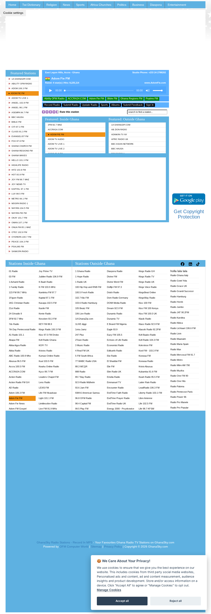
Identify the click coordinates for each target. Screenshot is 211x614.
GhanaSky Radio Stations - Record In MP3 (64, 542)
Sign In (150, 104)
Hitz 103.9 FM (19, 170)
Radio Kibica (176, 323)
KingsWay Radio (147, 298)
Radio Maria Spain (179, 344)
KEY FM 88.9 (45, 324)
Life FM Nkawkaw (48, 393)
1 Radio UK (81, 282)
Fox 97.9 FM (18, 141)
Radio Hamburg (178, 296)
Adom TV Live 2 (56, 149)
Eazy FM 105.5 (114, 335)
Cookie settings (13, 12)
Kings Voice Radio (148, 287)
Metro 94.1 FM (19, 199)
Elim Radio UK (114, 371)
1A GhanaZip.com (21, 79)
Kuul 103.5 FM (46, 361)
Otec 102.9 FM (19, 232)
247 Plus (79, 335)
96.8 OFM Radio (83, 398)
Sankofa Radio (20, 251)
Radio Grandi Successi (181, 291)
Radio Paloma (177, 386)
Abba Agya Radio (17, 345)
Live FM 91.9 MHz (48, 408)
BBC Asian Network (122, 144)
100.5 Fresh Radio (84, 292)
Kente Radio (45, 313)
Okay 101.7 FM (19, 218)
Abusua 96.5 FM (17, 361)
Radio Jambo (177, 307)
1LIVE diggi (80, 324)
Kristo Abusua (145, 366)
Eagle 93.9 (112, 329)
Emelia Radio (113, 377)
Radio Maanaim (178, 339)
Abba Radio (14, 350)
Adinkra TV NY (119, 134)
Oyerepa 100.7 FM (21, 237)
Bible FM (16, 122)
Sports (80, 4)
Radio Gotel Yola (178, 280)
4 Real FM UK (82, 350)
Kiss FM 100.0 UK (148, 313)
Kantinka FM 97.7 (47, 292)
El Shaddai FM (114, 361)
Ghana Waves (19, 155)
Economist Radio (115, 345)
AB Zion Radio (119, 129)
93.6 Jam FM (81, 387)
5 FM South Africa (84, 356)
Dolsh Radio (113, 292)
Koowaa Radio (146, 361)
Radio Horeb (176, 302)
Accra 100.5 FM (17, 366)
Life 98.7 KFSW (146, 408)
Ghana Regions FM (22, 151)
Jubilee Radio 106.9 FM (50, 276)
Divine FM (112, 276)
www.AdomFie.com (155, 82)
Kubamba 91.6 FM (148, 371)
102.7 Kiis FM (82, 298)
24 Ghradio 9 (15, 313)
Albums (115, 104)
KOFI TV (43, 345)
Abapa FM (14, 340)
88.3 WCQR (81, 366)
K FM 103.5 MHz (47, 287)
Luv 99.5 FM (18, 194)
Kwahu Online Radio (49, 366)
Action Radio (15, 377)
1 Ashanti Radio (16, 282)
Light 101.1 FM (46, 398)
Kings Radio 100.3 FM (50, 329)
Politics (121, 4)
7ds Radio (14, 324)
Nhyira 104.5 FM (20, 208)
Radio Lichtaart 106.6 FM (183, 328)
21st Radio (14, 308)
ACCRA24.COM (77, 98)
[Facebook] (183, 264)
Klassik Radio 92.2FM (150, 329)
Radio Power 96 (178, 397)
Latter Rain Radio (147, 382)
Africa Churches (100, 4)
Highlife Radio (20, 165)
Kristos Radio (45, 350)
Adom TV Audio (56, 139)
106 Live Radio (82, 313)
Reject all (176, 600)
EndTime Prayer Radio (118, 398)
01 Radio (13, 271)
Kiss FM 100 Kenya (148, 308)
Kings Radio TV (146, 276)
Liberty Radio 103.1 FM (150, 393)
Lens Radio (44, 382)
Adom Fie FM (96, 98)
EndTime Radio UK (116, 403)
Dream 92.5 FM (115, 308)
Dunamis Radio (114, 313)
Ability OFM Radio (22, 84)
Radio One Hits (178, 381)
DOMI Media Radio (116, 303)
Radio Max (175, 349)
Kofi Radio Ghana (47, 340)
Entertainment (177, 4)
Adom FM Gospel (17, 408)
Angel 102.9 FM (20, 103)
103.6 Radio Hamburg (86, 303)
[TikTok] (198, 264)
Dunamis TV (113, 318)
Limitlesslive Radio (48, 403)
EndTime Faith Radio (117, 393)
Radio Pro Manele (179, 402)
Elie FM (110, 366)
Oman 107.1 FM (19, 222)
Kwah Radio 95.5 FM (149, 377)
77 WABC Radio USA (85, 361)
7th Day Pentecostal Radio (22, 329)
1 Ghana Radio (82, 271)
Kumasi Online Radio (49, 356)
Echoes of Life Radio (117, 340)
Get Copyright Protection (189, 214)
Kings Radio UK (146, 282)
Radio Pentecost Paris (181, 392)
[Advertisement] (105, 38)
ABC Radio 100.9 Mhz (20, 356)
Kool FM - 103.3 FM (148, 350)
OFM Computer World (74, 546)
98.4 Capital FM (83, 403)
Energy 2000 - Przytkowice (120, 408)
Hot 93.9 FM (18, 174)
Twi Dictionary (31, 4)
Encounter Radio (115, 387)
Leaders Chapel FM (49, 377)
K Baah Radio (45, 282)
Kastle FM (44, 308)
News (66, 4)
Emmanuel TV (114, 382)
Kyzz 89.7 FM (46, 371)
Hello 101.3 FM (20, 160)
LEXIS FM (44, 387)
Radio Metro (176, 360)
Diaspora (156, 4)
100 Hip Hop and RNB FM (88, 287)
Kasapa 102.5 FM (47, 303)
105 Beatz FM (82, 308)
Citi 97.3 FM (18, 127)
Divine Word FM (115, 282)
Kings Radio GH (147, 271)
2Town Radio (81, 340)
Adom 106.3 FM (19, 88)
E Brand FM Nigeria (117, 324)
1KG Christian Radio (19, 303)
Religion (51, 4)
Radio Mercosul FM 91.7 (182, 355)
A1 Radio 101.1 (16, 335)
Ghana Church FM (22, 146)
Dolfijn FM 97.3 (114, 287)
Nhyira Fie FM (19, 213)
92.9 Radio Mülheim (85, 382)
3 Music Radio (82, 345)
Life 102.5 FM (145, 403)
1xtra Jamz (81, 329)
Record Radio (52, 104)
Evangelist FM (20, 136)
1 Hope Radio (82, 276)
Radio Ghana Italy (179, 275)
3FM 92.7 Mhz (55, 125)
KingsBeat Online (147, 292)
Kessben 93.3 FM (47, 318)
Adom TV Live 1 (20, 98)
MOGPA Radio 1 (20, 203)
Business (138, 4)
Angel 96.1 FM (19, 107)
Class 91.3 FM (19, 131)
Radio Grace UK (178, 286)
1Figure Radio (16, 298)
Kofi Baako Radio (147, 335)
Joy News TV (19, 184)
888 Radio (80, 371)
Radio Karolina (177, 317)
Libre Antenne (145, 398)
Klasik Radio (145, 318)
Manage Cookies (109, 590)
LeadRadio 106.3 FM (149, 387)
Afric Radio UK (119, 139)
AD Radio (13, 387)
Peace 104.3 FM (20, 242)
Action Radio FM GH (19, 382)
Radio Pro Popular (179, 407)
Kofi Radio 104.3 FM (149, 340)
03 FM (12, 276)
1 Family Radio (16, 287)
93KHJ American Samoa (87, 393)
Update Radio (89, 104)
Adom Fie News (17, 403)
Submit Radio (71, 104)
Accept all (122, 600)
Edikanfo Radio (114, 350)
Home (12, 4)
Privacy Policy (113, 546)
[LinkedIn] (191, 264)
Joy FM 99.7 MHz (20, 179)
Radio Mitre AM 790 (180, 365)
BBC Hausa (18, 117)
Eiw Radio (112, 356)
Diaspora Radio (114, 271)
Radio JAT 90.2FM (179, 312)
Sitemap (96, 546)
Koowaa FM (145, 356)
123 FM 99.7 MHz (18, 292)
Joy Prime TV (45, 271)
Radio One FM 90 (179, 375)
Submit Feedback (133, 104)
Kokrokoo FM (145, 345)
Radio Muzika (177, 370)
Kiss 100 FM (145, 303)
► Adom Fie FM (16, 93)
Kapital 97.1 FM (20, 189)
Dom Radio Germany (117, 298)
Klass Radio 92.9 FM (149, 324)
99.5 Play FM (81, 408)
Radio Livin (175, 333)
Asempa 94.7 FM (20, 112)
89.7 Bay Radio (82, 377)
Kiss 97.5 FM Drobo (49, 335)
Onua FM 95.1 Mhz (21, 227)
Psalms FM (18, 246)
